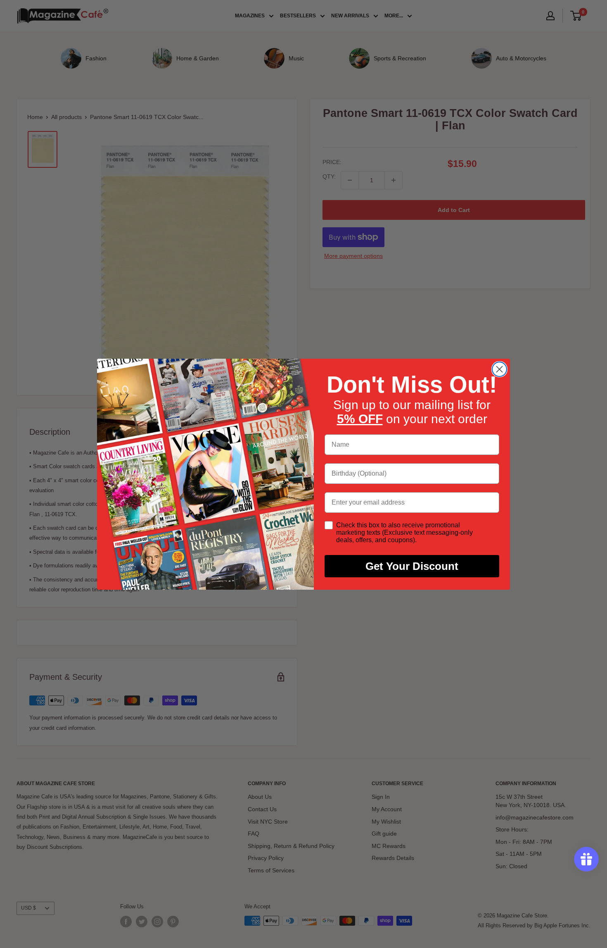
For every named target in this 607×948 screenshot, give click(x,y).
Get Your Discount (411, 566)
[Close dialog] (499, 369)
